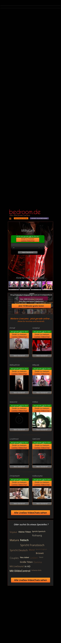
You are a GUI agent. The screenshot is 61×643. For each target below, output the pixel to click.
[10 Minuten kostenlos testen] (12, 217)
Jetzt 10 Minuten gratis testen (31, 306)
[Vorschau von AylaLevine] (19, 413)
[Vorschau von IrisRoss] (42, 420)
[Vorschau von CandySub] (42, 352)
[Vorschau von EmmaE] (19, 346)
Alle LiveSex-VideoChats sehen (30, 512)
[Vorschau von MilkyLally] (42, 383)
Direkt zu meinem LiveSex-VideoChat (27, 240)
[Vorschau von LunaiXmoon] (19, 463)
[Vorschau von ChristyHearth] (19, 500)
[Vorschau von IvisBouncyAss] (42, 500)
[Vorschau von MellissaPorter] (19, 389)
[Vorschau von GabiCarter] (42, 463)
